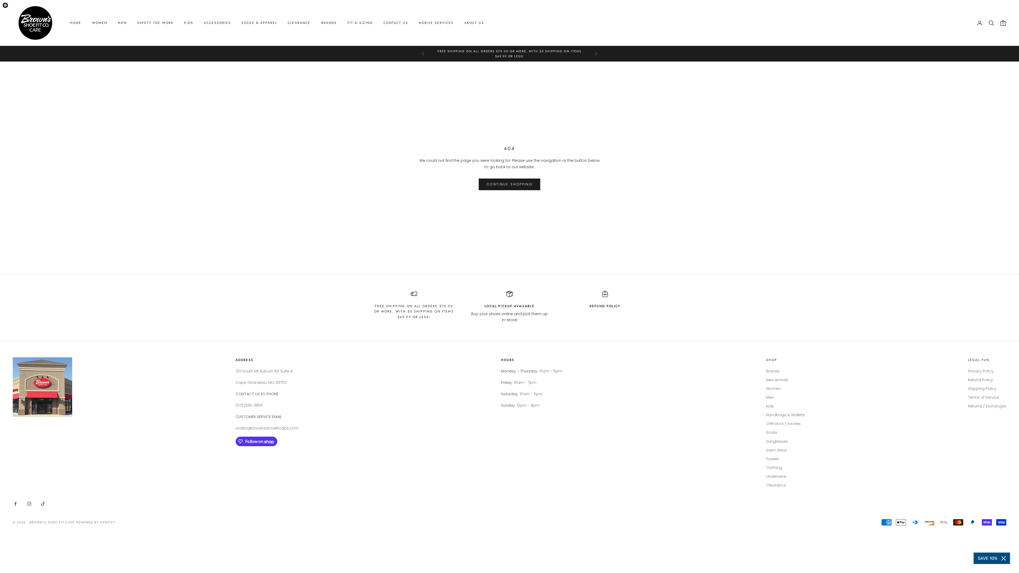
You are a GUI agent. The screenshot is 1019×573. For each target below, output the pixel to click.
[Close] (1003, 558)
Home (75, 22)
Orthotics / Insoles (783, 423)
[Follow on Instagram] (29, 503)
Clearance (299, 22)
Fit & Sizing (360, 22)
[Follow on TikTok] (43, 503)
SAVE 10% (987, 558)
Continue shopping (509, 184)
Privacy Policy (981, 371)
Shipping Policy (982, 388)
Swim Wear (776, 450)
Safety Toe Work (155, 22)
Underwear (776, 476)
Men (122, 22)
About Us (474, 22)
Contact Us (395, 22)
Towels (772, 459)
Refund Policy (980, 380)
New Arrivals (777, 380)
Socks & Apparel (259, 22)
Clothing (774, 467)
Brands (329, 22)
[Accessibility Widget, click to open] (5, 5)
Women (99, 22)
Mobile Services (436, 22)
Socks (771, 432)
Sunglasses (777, 441)
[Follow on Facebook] (15, 503)
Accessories (217, 22)
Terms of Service (983, 397)
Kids (188, 22)
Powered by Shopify (95, 522)
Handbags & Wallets (785, 415)
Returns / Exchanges (987, 406)
